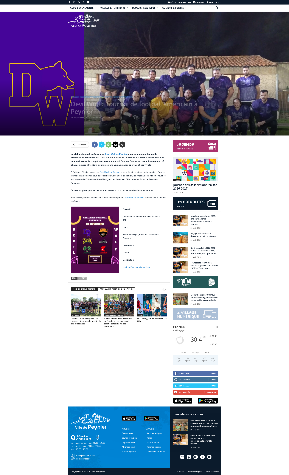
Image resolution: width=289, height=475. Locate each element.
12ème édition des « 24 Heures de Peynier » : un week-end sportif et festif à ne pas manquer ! (118, 322)
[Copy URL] (129, 145)
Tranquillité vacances (155, 451)
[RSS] (79, 2)
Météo (173, 2)
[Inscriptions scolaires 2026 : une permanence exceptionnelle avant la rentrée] (180, 220)
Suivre (213, 379)
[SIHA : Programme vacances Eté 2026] (152, 305)
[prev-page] (162, 289)
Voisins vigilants (129, 451)
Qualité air (185, 2)
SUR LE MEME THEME (84, 289)
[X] (83, 2)
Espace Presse (128, 442)
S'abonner (211, 392)
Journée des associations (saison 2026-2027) (195, 186)
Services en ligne (154, 433)
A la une (177, 180)
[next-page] (165, 289)
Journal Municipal (129, 438)
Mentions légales (195, 471)
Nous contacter (82, 459)
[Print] (122, 145)
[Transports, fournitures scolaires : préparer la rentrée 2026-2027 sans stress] (180, 267)
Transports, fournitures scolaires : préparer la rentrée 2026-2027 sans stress (204, 265)
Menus (149, 438)
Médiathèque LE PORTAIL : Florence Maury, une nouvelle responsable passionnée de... (204, 297)
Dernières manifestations (92, 97)
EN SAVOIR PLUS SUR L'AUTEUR (116, 289)
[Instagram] (74, 2)
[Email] (115, 145)
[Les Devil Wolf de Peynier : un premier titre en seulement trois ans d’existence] (86, 305)
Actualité (126, 429)
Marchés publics (153, 447)
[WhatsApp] (109, 145)
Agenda (75, 97)
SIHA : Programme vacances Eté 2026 (151, 319)
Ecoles (140, 315)
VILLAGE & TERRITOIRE (112, 7)
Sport (108, 97)
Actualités (75, 315)
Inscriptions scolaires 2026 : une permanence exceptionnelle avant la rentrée (203, 220)
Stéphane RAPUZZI (81, 117)
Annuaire (199, 2)
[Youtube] (88, 2)
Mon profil (213, 2)
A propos (181, 471)
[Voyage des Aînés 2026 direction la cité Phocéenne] (180, 237)
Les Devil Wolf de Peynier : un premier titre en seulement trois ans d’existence (86, 321)
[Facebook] (69, 2)
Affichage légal (128, 447)
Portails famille (152, 442)
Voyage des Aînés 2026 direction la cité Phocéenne (203, 235)
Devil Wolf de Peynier (123, 97)
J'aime (213, 373)
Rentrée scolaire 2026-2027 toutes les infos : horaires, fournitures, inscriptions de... (204, 251)
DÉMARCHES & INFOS (143, 7)
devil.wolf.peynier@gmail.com (137, 267)
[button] (217, 8)
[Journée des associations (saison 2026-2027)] (195, 169)
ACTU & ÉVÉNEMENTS (81, 7)
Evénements (127, 433)
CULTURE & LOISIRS (173, 7)
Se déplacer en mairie (85, 456)
